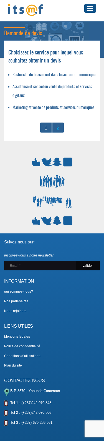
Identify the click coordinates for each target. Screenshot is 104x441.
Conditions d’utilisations (22, 356)
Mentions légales (17, 336)
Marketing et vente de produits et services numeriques (53, 108)
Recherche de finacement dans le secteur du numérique (53, 75)
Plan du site (13, 365)
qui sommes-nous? (18, 291)
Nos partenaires (16, 301)
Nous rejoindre (15, 311)
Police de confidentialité (22, 346)
